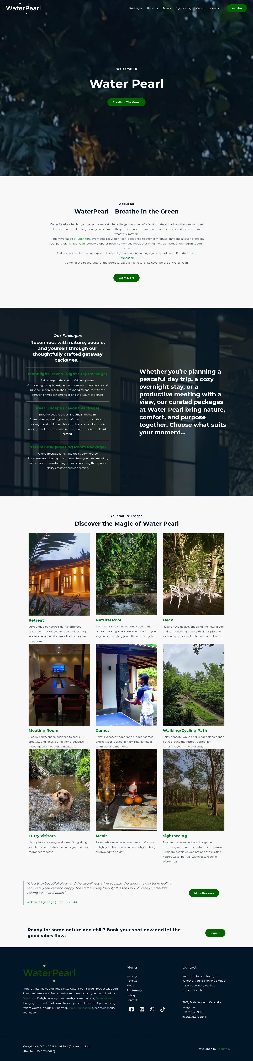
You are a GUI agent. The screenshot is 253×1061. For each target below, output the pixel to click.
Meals (167, 8)
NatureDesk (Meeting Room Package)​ (67, 447)
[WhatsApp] (152, 1009)
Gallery (200, 8)
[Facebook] (131, 1009)
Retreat (36, 620)
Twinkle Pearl (76, 243)
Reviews (152, 8)
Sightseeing (183, 8)
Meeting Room (43, 730)
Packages (135, 8)
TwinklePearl (104, 998)
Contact (215, 8)
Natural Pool (108, 620)
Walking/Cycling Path (185, 730)
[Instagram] (142, 1009)
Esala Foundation (79, 1008)
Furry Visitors (42, 836)
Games (102, 730)
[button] (237, 8)
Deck (168, 620)
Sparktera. (29, 998)
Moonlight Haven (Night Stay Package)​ (67, 374)
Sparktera (84, 238)
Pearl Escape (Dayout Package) (67, 408)
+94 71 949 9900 (193, 1012)
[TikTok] (162, 1009)
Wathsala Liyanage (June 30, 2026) (52, 902)
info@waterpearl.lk (194, 1016)
